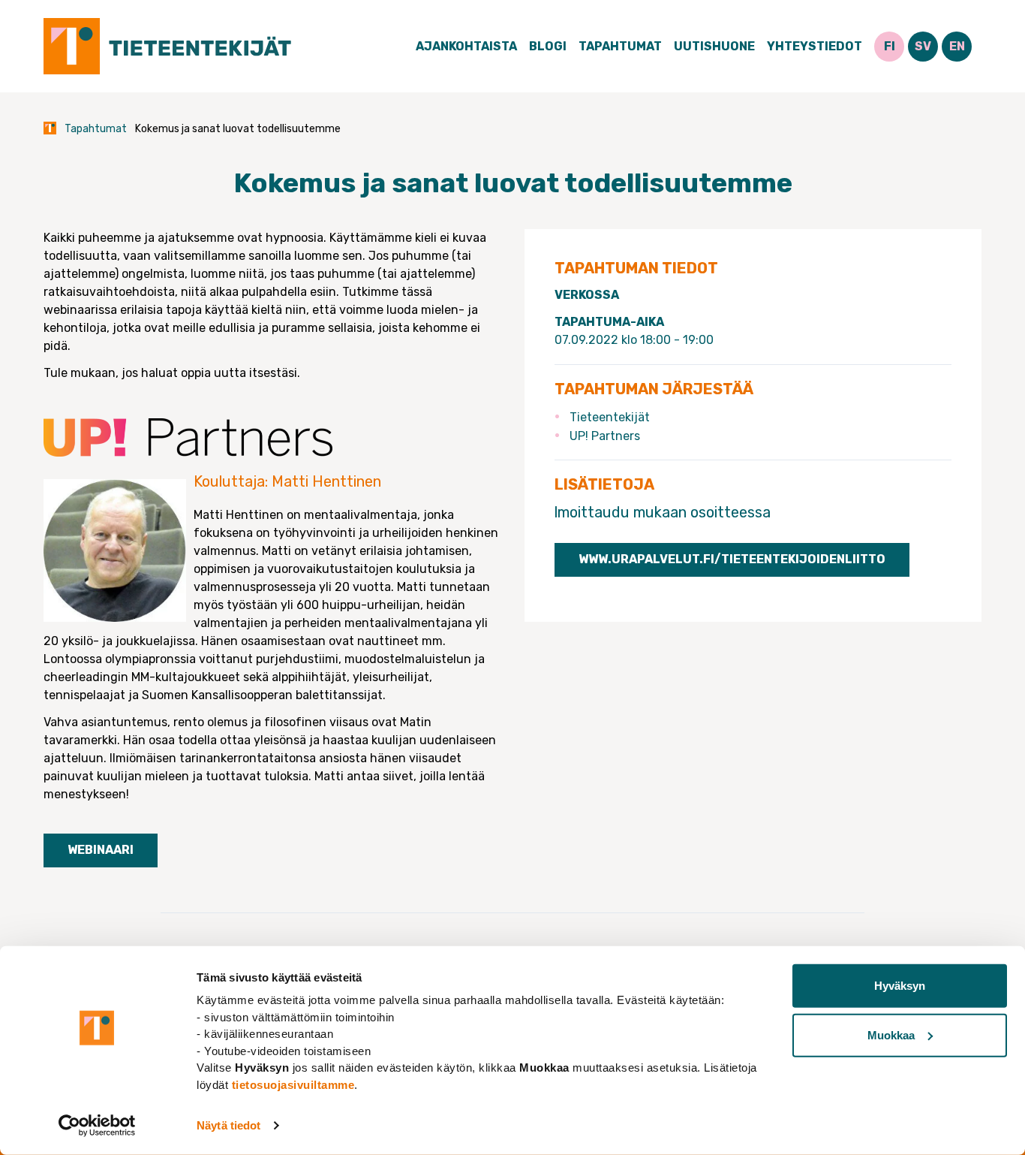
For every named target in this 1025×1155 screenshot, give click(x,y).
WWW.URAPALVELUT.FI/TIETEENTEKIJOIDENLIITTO (732, 559)
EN (957, 46)
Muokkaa (891, 1034)
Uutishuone (714, 46)
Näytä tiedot (228, 1125)
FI (889, 46)
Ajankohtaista (466, 46)
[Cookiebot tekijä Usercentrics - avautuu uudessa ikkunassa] (97, 1125)
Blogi (548, 46)
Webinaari (101, 850)
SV (923, 46)
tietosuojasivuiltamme (293, 1084)
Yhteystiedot (814, 46)
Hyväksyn (899, 985)
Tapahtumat (620, 46)
